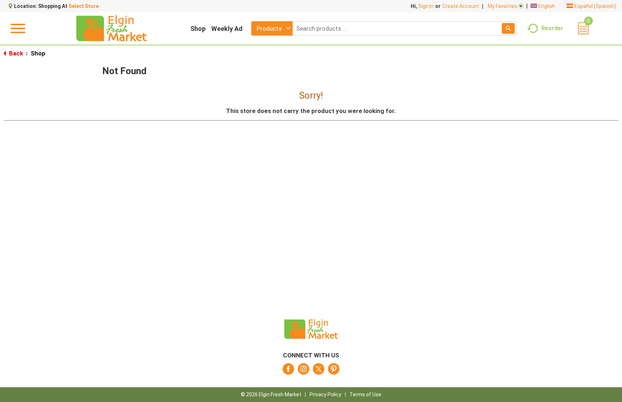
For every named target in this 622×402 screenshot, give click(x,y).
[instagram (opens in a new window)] (303, 371)
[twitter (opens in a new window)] (318, 371)
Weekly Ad (227, 28)
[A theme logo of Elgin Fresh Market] (111, 28)
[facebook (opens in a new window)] (288, 371)
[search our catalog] (508, 28)
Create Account (460, 6)
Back (15, 53)
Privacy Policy (325, 394)
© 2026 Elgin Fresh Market (271, 394)
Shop (198, 28)
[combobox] (272, 28)
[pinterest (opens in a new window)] (333, 371)
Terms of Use (365, 394)
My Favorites (502, 6)
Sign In (425, 6)
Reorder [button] (552, 27)
